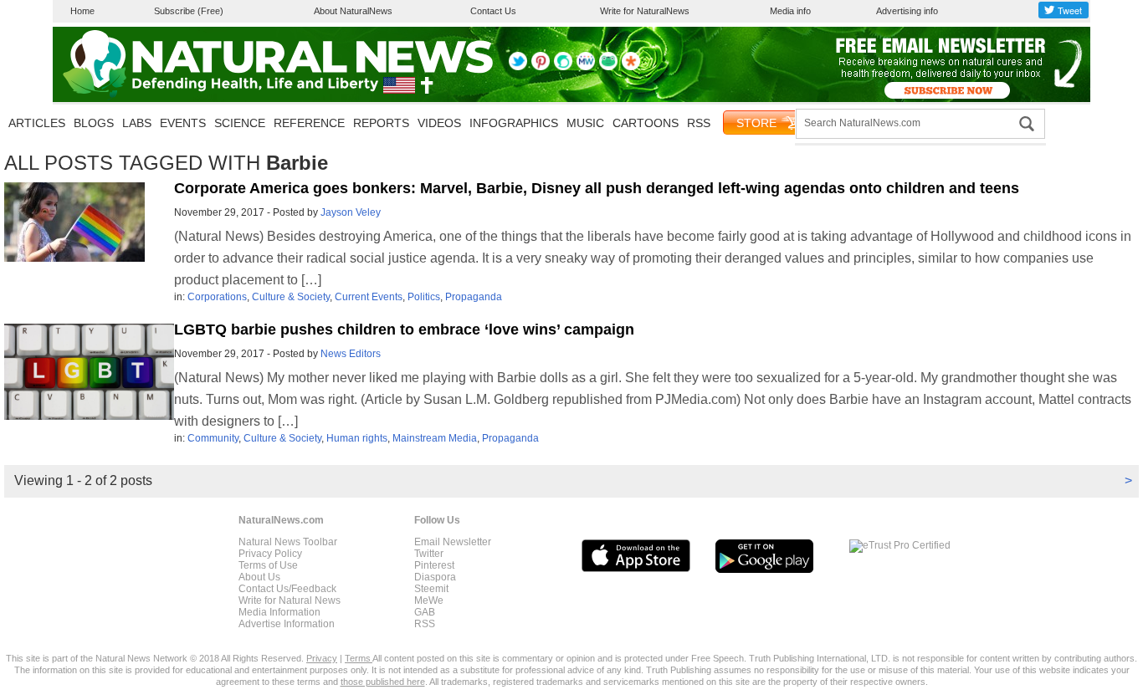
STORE (756, 123)
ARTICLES (36, 123)
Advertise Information (286, 624)
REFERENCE (309, 123)
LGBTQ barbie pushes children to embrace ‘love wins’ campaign (404, 329)
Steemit (431, 589)
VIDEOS (439, 123)
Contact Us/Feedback (287, 589)
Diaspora (435, 577)
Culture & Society (291, 297)
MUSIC (585, 123)
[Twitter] (518, 67)
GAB (424, 612)
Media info (790, 11)
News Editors (350, 354)
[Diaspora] (631, 67)
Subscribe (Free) (188, 11)
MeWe (428, 600)
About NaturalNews (353, 11)
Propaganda (473, 297)
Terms (358, 658)
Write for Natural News (289, 600)
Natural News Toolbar (287, 542)
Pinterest (434, 565)
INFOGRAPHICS (513, 123)
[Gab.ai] (608, 67)
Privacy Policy (270, 553)
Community (212, 438)
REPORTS (381, 123)
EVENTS (183, 123)
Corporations (217, 297)
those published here (383, 682)
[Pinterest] (540, 67)
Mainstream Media (434, 438)
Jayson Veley (350, 212)
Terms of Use (268, 565)
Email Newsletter (452, 542)
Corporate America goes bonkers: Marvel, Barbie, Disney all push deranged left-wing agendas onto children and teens (596, 188)
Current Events (368, 297)
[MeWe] (586, 67)
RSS (698, 123)
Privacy (321, 658)
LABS (136, 123)
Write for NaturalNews (644, 11)
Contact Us (493, 11)
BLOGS (94, 123)
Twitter (428, 553)
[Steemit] (563, 67)
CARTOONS (646, 123)
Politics (423, 297)
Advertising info (907, 11)
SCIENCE (239, 123)
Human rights (356, 438)
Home (82, 11)
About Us (259, 577)
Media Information (279, 612)
